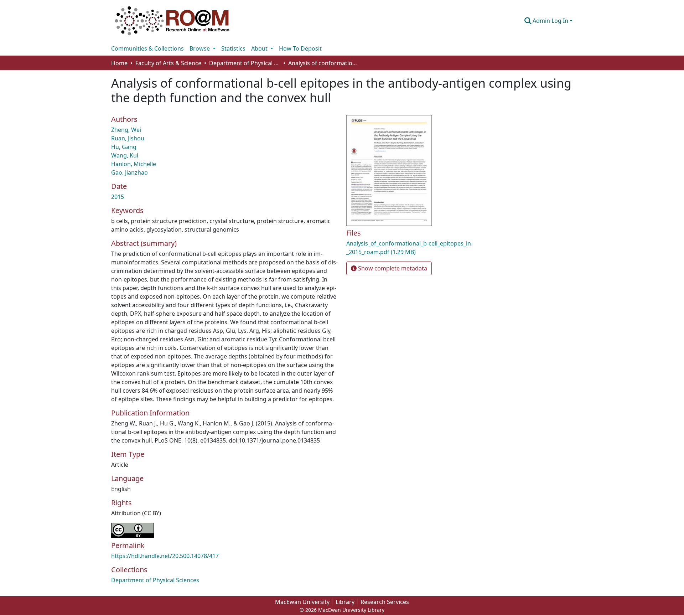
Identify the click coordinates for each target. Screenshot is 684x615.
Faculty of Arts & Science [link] (168, 63)
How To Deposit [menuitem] (300, 48)
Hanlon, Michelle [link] (133, 164)
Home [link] (119, 63)
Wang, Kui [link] (124, 155)
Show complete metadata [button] (392, 268)
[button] (172, 20)
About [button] (260, 48)
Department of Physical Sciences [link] (244, 63)
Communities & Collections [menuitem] (147, 48)
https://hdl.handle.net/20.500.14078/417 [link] (165, 556)
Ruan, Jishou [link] (127, 138)
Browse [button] (200, 48)
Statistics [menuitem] (233, 48)
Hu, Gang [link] (123, 147)
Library (345, 602)
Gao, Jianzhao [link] (129, 172)
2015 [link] (117, 197)
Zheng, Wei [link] (126, 130)
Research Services (385, 602)
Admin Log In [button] (551, 21)
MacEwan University (302, 602)
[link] (420, 247)
